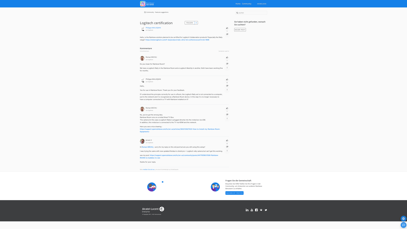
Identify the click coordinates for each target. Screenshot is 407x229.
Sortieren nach (223, 51)
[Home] (147, 3)
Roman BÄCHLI (151, 57)
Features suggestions (161, 12)
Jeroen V (149, 140)
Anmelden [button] (261, 4)
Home (238, 4)
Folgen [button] (189, 23)
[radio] (227, 28)
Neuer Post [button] (240, 30)
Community (246, 4)
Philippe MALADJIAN (153, 28)
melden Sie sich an (149, 169)
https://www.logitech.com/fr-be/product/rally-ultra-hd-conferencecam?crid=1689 (177, 40)
